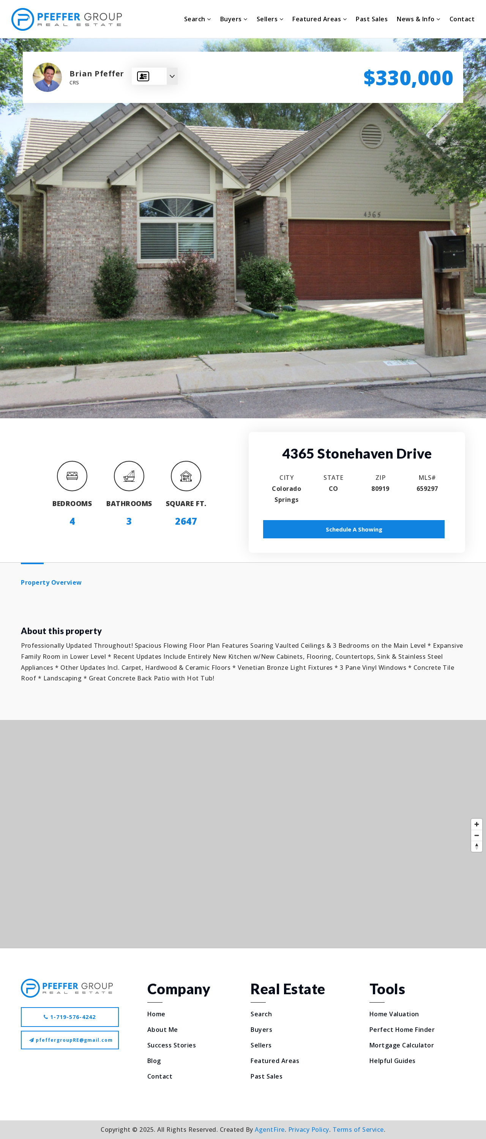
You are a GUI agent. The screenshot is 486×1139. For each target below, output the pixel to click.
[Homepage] (66, 19)
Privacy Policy (308, 1129)
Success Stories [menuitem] (171, 1045)
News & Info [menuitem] (416, 19)
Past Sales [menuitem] (372, 19)
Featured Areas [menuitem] (317, 19)
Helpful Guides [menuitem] (392, 1061)
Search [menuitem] (195, 19)
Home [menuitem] (156, 1014)
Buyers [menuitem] (232, 19)
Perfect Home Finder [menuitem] (402, 1029)
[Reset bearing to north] (476, 846)
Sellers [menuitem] (268, 19)
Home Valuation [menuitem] (394, 1014)
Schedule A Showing (354, 529)
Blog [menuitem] (154, 1061)
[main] (243, 493)
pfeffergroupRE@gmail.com (74, 1040)
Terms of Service (358, 1129)
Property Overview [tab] (51, 582)
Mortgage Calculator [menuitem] (401, 1045)
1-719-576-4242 (72, 1016)
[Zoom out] (476, 835)
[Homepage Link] (67, 987)
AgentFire (270, 1129)
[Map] (243, 834)
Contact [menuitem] (462, 19)
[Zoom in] (476, 824)
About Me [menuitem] (162, 1029)
